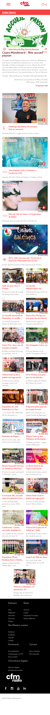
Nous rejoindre (34, 654)
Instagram (11, 635)
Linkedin (11, 640)
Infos (9, 610)
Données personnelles (15, 670)
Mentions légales (13, 667)
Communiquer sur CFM (15, 654)
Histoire (26, 610)
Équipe (26, 613)
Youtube (11, 637)
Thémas (10, 621)
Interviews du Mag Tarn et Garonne (24, 49)
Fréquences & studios (31, 615)
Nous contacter (34, 651)
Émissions (11, 618)
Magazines (11, 613)
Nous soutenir (13, 657)
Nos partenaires (13, 651)
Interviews (9, 12)
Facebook (11, 632)
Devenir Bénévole (29, 618)
